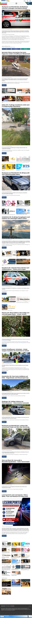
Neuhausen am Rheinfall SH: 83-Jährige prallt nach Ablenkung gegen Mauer (15, 173)
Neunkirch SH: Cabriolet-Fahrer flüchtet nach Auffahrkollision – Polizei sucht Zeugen (15, 268)
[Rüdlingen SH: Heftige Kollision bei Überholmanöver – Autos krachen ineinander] (16, 409)
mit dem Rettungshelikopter (22, 342)
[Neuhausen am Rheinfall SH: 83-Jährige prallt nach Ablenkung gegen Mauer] (16, 183)
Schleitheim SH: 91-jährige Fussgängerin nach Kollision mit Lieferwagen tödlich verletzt (16, 217)
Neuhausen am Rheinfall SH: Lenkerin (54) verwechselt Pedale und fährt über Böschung (15, 426)
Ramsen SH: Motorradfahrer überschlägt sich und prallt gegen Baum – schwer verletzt (15, 313)
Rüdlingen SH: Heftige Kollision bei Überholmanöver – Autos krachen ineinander (15, 402)
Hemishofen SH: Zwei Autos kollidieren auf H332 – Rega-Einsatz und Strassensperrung (15, 377)
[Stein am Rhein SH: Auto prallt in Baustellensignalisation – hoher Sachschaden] (16, 473)
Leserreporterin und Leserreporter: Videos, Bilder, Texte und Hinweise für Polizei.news (15, 495)
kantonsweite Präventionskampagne (8, 369)
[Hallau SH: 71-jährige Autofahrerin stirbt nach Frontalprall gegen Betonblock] (16, 126)
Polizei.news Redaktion (9, 29)
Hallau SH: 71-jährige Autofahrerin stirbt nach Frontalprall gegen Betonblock (16, 105)
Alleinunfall (3, 193)
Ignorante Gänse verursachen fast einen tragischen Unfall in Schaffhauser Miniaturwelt (16, 53)
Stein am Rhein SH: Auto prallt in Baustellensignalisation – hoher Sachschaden (16, 461)
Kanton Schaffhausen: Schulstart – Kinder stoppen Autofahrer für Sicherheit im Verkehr (15, 350)
